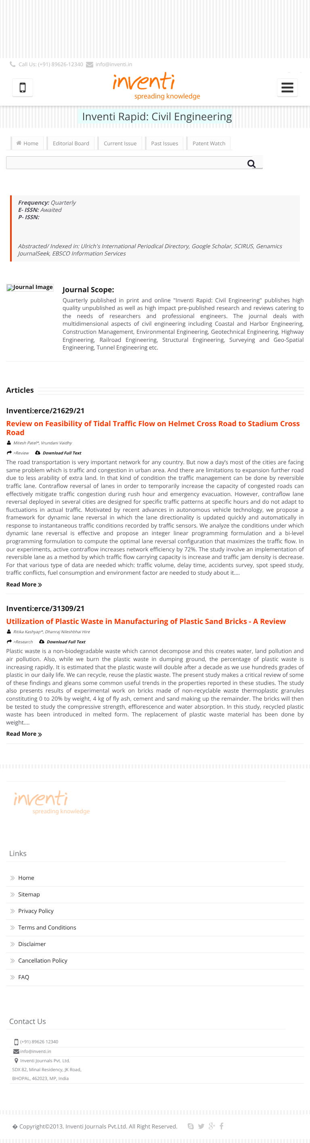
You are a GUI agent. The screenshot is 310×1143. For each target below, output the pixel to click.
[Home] (50, 815)
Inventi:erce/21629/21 (45, 411)
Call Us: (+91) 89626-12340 (51, 64)
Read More (22, 584)
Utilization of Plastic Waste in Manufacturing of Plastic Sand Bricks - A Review (146, 621)
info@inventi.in (114, 64)
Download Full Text (61, 453)
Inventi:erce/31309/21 (45, 608)
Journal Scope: (88, 290)
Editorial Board (71, 143)
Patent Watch (209, 143)
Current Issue (120, 143)
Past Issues (164, 143)
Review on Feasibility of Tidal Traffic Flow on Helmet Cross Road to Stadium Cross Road (153, 428)
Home (30, 143)
